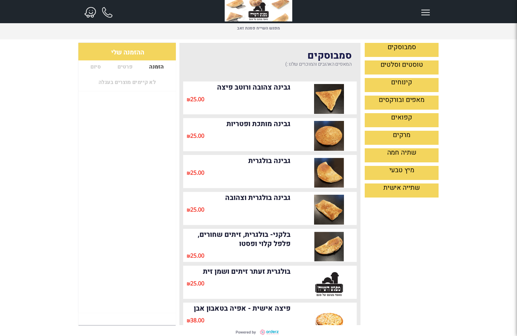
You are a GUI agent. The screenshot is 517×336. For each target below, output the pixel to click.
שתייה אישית (401, 187)
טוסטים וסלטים (402, 64)
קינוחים (401, 82)
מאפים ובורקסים (402, 100)
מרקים (401, 135)
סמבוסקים (402, 47)
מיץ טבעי (401, 170)
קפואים (401, 117)
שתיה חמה (401, 152)
